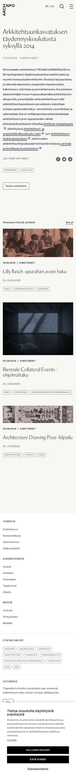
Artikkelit (8, 573)
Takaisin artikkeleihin (16, 185)
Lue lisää (11, 740)
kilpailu (29, 454)
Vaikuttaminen (11, 542)
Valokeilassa (26, 649)
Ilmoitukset (29, 58)
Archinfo (8, 610)
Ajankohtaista (13, 558)
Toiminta (9, 521)
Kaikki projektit (11, 548)
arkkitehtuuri (12, 454)
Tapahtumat (10, 585)
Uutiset (7, 566)
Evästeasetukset (38, 768)
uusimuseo (31, 655)
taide (42, 454)
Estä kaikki (38, 759)
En (52, 6)
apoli (7, 667)
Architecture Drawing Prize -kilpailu (38, 437)
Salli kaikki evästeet (38, 750)
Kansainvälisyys (12, 535)
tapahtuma (10, 170)
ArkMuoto (44, 649)
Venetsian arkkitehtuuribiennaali (50, 392)
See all (69, 222)
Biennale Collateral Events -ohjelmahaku (30, 372)
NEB (17, 667)
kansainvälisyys (24, 289)
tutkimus (43, 289)
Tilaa (8, 702)
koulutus (27, 170)
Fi (47, 6)
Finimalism (54, 661)
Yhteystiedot (10, 616)
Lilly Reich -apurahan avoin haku (34, 271)
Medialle (8, 623)
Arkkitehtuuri (10, 529)
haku (7, 289)
